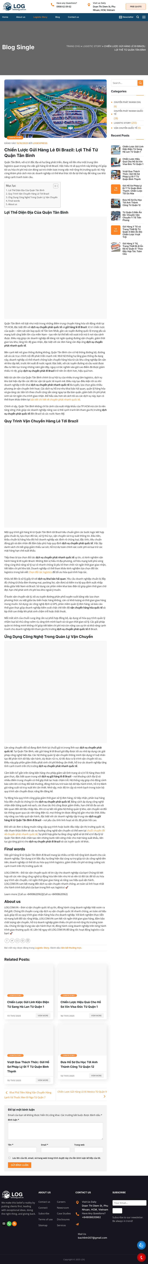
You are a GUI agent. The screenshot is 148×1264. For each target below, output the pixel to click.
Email (44, 1144)
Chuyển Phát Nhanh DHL (127, 102)
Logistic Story (40, 17)
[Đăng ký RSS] (14, 1223)
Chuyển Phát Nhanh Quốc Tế (128, 112)
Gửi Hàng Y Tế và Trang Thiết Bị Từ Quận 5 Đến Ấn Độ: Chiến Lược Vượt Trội (133, 231)
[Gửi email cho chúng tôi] (4, 1223)
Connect (43, 1207)
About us (20, 17)
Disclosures (63, 1219)
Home (5, 17)
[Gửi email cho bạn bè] (17, 940)
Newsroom (63, 1207)
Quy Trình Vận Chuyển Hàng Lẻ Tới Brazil (28, 193)
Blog (57, 17)
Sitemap (42, 1225)
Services (61, 1225)
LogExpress (40, 143)
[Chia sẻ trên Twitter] (12, 940)
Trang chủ (73, 46)
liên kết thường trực (71, 947)
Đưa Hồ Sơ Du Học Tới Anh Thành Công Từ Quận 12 (132, 202)
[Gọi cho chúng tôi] (9, 1223)
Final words (14, 200)
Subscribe (43, 1213)
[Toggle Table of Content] (54, 186)
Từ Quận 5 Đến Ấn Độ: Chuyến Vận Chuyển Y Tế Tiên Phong (132, 216)
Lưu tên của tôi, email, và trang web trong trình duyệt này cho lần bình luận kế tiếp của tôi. (56, 1158)
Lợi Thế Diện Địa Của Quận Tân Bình (26, 190)
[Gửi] (140, 83)
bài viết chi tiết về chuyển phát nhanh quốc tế (55, 399)
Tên (10, 1144)
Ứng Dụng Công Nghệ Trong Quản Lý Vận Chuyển (33, 197)
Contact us (73, 17)
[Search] (137, 17)
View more (43, 1015)
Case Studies (64, 1213)
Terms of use (45, 1219)
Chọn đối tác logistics (40, 572)
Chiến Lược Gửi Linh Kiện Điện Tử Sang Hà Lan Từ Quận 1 (133, 149)
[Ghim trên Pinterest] (22, 940)
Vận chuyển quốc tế (125, 128)
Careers (61, 1201)
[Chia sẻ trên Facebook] (7, 940)
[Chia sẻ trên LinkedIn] (27, 940)
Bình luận (13, 1119)
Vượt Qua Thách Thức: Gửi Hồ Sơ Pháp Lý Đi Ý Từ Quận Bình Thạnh (132, 175)
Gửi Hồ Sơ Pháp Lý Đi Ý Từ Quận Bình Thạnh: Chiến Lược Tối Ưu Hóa (132, 189)
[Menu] (144, 17)
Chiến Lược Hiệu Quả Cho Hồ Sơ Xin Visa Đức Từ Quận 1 (133, 162)
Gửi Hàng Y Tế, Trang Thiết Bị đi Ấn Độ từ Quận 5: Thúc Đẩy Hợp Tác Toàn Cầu (133, 248)
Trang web (79, 1144)
